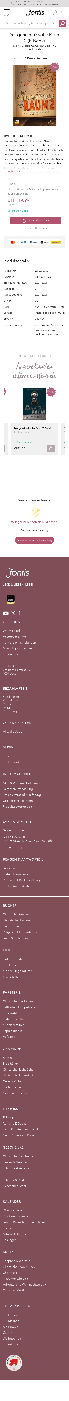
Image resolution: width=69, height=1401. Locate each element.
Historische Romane (17, 920)
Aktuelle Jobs (12, 731)
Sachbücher (11, 926)
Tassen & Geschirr (15, 1162)
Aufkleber (10, 1037)
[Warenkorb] (63, 12)
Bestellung (10, 868)
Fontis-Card (11, 762)
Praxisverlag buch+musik (50, 313)
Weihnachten (12, 1338)
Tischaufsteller (13, 1228)
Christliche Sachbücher (19, 1069)
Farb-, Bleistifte (13, 1019)
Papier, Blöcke (13, 1031)
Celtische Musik (14, 1290)
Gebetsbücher (13, 1081)
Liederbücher (12, 1087)
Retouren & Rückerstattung (21, 880)
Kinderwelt (10, 1327)
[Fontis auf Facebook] (19, 613)
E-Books (8, 1117)
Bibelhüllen (11, 1063)
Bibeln (7, 1058)
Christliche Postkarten (18, 1001)
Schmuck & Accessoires (19, 1168)
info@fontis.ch (13, 848)
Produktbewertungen (17, 806)
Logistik (8, 756)
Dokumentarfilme (15, 959)
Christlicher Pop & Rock (19, 1267)
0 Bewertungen (36, 58)
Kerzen (7, 1174)
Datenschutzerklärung (18, 789)
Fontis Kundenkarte (16, 886)
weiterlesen (14, 171)
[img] (8, 58)
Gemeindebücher (15, 1093)
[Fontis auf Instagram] (12, 613)
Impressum (10, 654)
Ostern (7, 1332)
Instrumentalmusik (15, 1278)
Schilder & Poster (15, 1180)
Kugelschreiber (13, 1025)
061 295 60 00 (39, 2)
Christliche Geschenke (18, 1156)
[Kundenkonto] (55, 12)
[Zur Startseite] (17, 574)
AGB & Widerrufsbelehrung (22, 783)
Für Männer (11, 1321)
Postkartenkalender (16, 1216)
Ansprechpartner (14, 636)
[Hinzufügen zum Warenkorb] (51, 448)
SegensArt (10, 1013)
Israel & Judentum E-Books (21, 1129)
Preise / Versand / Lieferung (22, 795)
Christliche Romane (16, 914)
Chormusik (10, 1273)
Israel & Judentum (15, 938)
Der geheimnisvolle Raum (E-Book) (32, 428)
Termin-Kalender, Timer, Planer (24, 1222)
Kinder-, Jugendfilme (17, 971)
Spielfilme (10, 965)
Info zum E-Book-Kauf (34, 228)
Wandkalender (13, 1210)
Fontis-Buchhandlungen (19, 642)
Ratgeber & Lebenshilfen (20, 932)
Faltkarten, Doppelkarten (20, 1007)
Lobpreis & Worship (16, 1261)
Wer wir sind (11, 631)
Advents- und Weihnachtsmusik (24, 1284)
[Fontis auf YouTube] (6, 613)
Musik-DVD (10, 977)
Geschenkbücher (14, 1186)
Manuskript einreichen (18, 648)
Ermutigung (11, 1344)
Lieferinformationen (16, 874)
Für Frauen (10, 1315)
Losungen (10, 1240)
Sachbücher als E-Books (19, 1135)
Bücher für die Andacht (19, 1075)
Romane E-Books (14, 1123)
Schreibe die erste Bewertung (34, 540)
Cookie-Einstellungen (18, 801)
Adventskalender (14, 1234)
